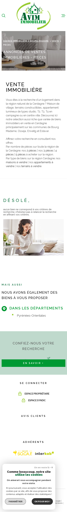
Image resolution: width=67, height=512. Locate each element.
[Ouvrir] (4, 16)
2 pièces (31, 150)
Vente (55, 41)
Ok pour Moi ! (42, 501)
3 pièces (48, 150)
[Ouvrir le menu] (63, 16)
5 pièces (21, 154)
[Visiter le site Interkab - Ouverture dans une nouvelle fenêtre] (23, 453)
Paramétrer (15, 501)
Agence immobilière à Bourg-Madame (26, 41)
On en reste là (41, 467)
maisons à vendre (16, 162)
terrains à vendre (31, 166)
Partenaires (57, 503)
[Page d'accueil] (33, 15)
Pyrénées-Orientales (31, 315)
